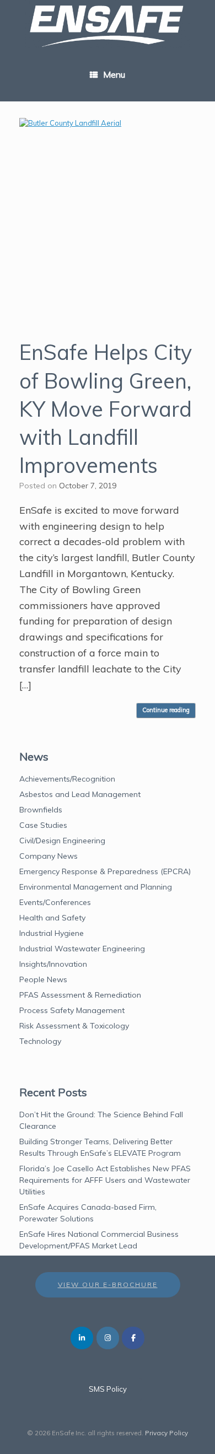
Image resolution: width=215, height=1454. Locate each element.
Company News (48, 856)
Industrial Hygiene (51, 933)
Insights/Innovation (53, 964)
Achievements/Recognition (67, 779)
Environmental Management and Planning (95, 887)
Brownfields (40, 810)
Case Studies (43, 825)
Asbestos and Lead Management (80, 794)
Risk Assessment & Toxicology (74, 1026)
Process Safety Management (72, 1010)
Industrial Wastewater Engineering (82, 949)
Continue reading (166, 710)
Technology (40, 1041)
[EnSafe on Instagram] (107, 1338)
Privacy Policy (166, 1433)
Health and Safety (52, 918)
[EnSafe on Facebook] (133, 1338)
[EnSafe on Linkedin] (82, 1338)
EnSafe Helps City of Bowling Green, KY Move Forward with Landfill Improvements (105, 408)
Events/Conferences (55, 902)
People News (43, 979)
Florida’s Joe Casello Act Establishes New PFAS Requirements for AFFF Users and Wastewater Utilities (105, 1180)
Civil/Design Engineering (62, 841)
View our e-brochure (108, 1284)
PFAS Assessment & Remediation (80, 995)
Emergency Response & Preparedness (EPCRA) (105, 871)
